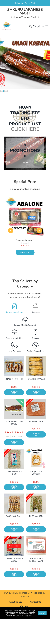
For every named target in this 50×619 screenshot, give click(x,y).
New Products (14, 351)
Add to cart (25, 252)
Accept (42, 613)
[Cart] (42, 26)
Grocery (35, 338)
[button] (0, 91)
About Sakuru (15, 602)
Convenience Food (14, 312)
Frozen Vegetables (14, 338)
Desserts (35, 312)
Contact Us (35, 602)
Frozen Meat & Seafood (25, 325)
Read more (14, 574)
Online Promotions (35, 351)
